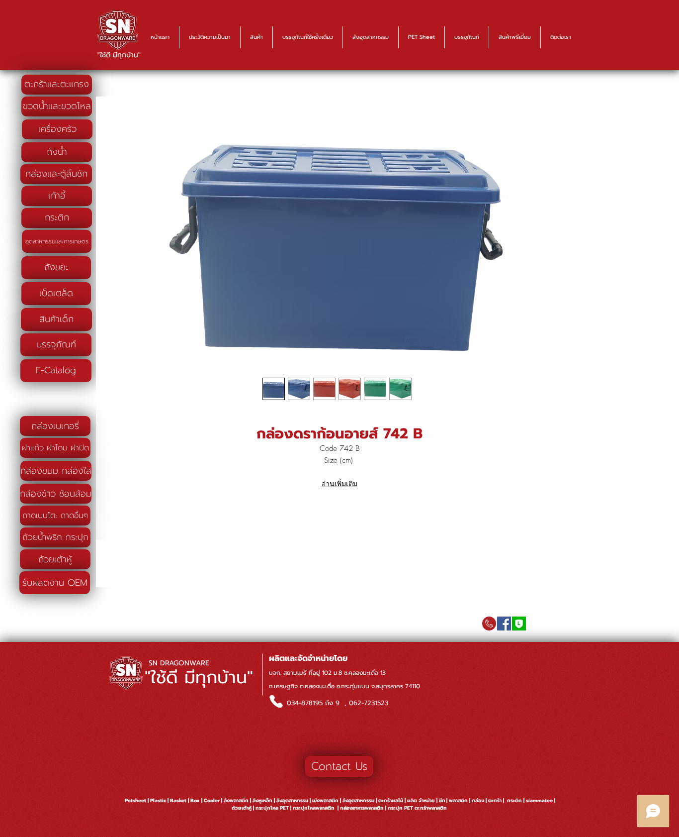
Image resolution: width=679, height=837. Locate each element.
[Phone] (276, 701)
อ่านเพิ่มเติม (339, 483)
